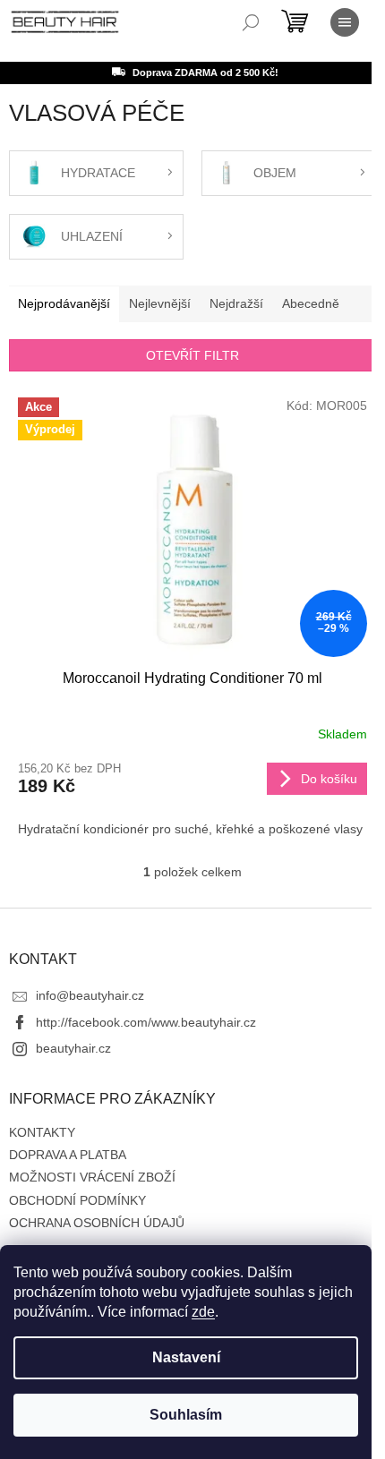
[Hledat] (251, 22)
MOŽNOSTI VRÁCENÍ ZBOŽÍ (92, 1177)
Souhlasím (186, 1414)
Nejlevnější (160, 303)
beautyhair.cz (73, 1048)
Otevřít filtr (192, 355)
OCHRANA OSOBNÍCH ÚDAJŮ (96, 1223)
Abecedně (310, 303)
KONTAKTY (42, 1132)
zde (203, 1311)
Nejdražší (236, 303)
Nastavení (186, 1357)
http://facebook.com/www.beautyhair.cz (146, 1022)
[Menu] (345, 22)
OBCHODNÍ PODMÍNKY (77, 1200)
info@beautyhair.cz (90, 995)
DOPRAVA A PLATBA (67, 1155)
